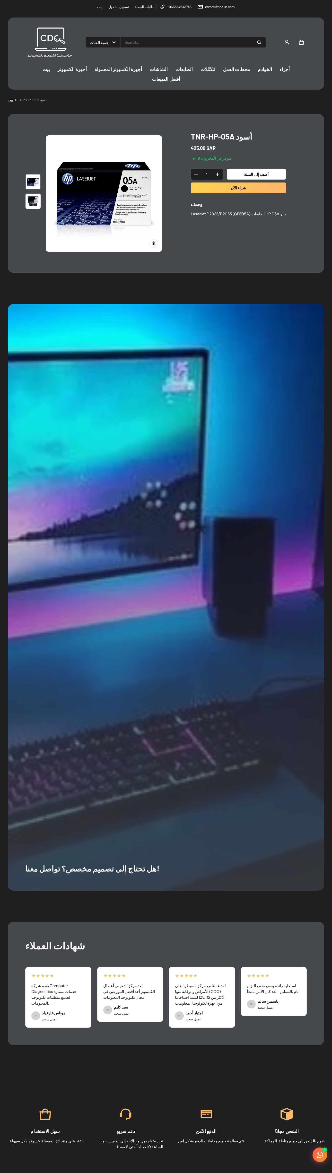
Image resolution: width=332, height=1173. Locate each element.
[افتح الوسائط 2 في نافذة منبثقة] (104, 193)
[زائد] (217, 174)
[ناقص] (196, 174)
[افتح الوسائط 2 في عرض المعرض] (33, 201)
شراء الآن (238, 187)
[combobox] (193, 42)
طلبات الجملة (144, 7)
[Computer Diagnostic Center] (49, 42)
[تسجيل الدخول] (286, 42)
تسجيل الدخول (118, 7)
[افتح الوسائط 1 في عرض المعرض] (33, 182)
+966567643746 (179, 7)
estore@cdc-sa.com (220, 7)
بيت (100, 7)
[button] (301, 42)
